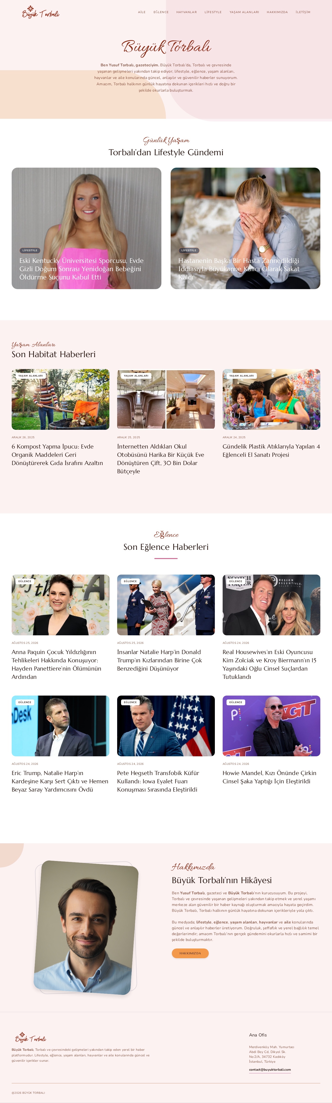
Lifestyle (213, 12)
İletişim (303, 12)
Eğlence (161, 12)
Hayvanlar (186, 12)
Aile (142, 12)
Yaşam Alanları (244, 12)
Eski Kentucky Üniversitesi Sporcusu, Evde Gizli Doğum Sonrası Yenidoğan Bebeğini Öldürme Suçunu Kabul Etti (81, 269)
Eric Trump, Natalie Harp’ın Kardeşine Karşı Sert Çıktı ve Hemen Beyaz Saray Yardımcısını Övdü (60, 781)
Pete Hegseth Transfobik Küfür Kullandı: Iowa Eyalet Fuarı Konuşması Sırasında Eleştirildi (158, 781)
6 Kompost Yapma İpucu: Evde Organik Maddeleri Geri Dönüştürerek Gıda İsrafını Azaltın (57, 455)
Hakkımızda (277, 12)
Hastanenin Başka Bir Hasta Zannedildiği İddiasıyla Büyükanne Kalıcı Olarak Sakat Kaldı (239, 269)
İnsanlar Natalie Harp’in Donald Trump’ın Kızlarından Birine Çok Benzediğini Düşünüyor (159, 660)
